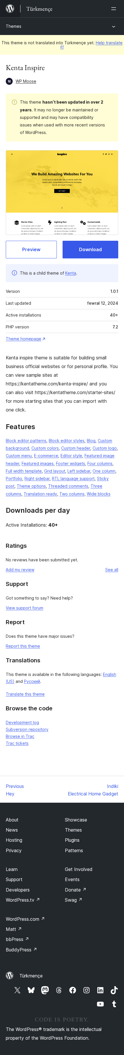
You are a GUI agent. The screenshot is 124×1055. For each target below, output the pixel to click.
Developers (18, 890)
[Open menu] (115, 8)
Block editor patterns (26, 440)
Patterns (74, 850)
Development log (22, 722)
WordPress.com (25, 919)
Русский (32, 681)
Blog (91, 440)
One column (104, 470)
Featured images (38, 463)
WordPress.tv (23, 900)
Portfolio (14, 478)
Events (72, 879)
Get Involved (79, 869)
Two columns (71, 493)
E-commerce (46, 455)
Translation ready (40, 493)
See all (111, 569)
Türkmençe (31, 976)
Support (14, 879)
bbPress (17, 939)
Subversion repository (27, 729)
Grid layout (54, 470)
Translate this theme (25, 694)
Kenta (70, 273)
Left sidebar (78, 470)
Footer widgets (70, 463)
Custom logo (105, 448)
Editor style (71, 455)
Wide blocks (98, 493)
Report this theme (23, 646)
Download (90, 249)
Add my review (20, 569)
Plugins (72, 840)
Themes (13, 26)
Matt (14, 929)
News (12, 830)
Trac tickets (17, 743)
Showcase (76, 820)
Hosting (14, 840)
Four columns (99, 463)
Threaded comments (68, 486)
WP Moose (26, 81)
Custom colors (45, 448)
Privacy (14, 850)
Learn (12, 869)
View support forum (24, 607)
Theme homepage (23, 338)
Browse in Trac (20, 736)
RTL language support (73, 478)
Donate (76, 890)
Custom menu (19, 455)
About (12, 820)
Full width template (24, 470)
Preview (31, 249)
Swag (73, 900)
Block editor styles (66, 440)
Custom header (75, 448)
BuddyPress (21, 950)
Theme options (31, 486)
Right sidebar (37, 478)
